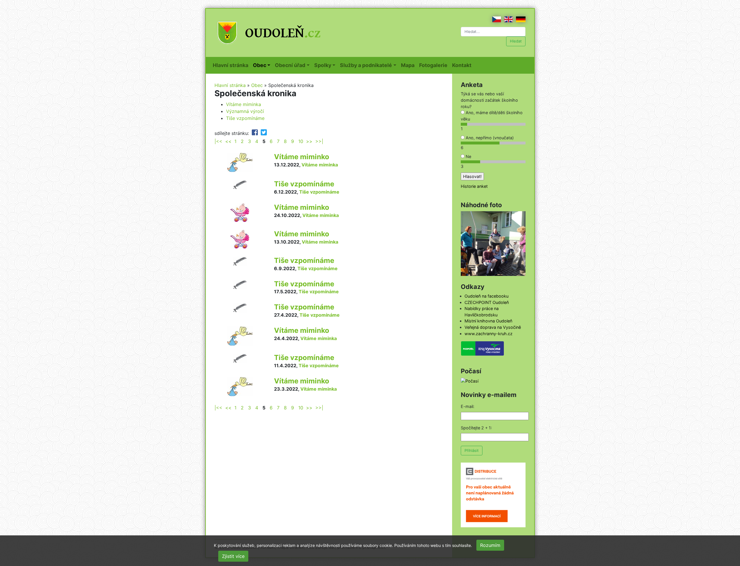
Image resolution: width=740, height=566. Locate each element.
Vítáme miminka (243, 104)
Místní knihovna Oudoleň (488, 320)
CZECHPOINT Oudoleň (487, 302)
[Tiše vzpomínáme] (240, 184)
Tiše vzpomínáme (245, 118)
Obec (257, 85)
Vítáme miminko (301, 157)
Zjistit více (233, 556)
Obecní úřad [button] (290, 65)
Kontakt (463, 65)
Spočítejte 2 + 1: (476, 427)
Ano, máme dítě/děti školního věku (492, 115)
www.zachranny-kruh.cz (489, 333)
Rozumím (490, 545)
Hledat (516, 41)
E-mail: (467, 406)
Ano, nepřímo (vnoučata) (489, 137)
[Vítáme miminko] (240, 162)
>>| (319, 141)
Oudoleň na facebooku (486, 296)
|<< (218, 141)
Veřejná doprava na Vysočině (493, 327)
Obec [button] (259, 65)
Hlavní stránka (232, 65)
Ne (468, 156)
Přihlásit (472, 450)
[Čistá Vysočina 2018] (493, 243)
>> (309, 141)
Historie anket (474, 186)
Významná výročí (245, 111)
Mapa (409, 65)
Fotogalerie (434, 65)
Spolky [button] (322, 65)
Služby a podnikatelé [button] (366, 65)
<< (228, 141)
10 (300, 141)
